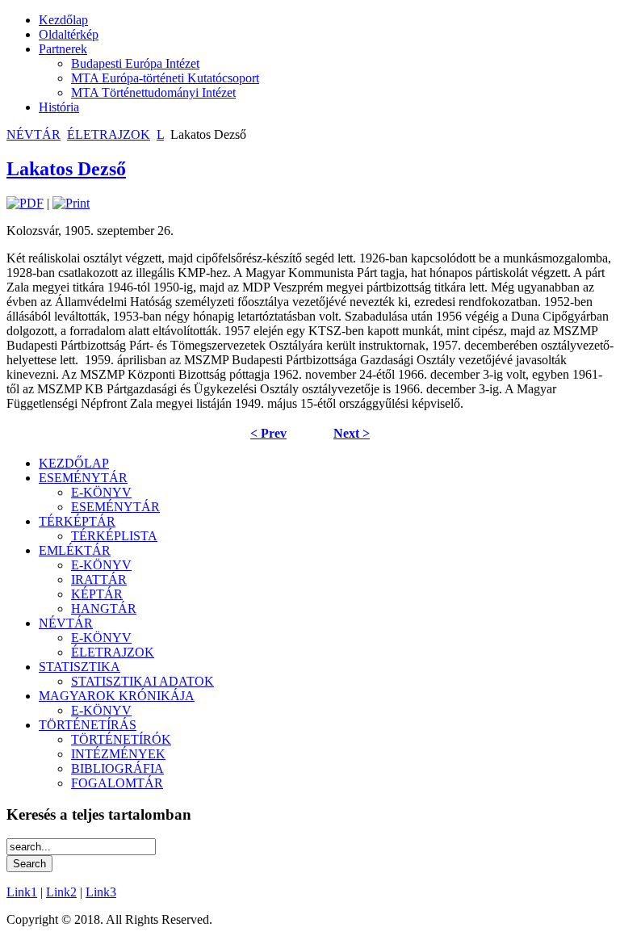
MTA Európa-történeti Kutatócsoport (165, 78)
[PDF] (25, 203)
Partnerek (63, 49)
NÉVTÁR (33, 134)
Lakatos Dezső (66, 168)
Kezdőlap (63, 20)
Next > (351, 433)
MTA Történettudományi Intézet (153, 92)
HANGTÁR (103, 608)
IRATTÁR (99, 579)
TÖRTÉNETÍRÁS (87, 725)
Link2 (61, 892)
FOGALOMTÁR (117, 783)
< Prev (268, 433)
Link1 (21, 892)
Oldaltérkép (68, 34)
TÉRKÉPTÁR (77, 521)
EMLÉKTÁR (75, 550)
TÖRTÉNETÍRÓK (121, 739)
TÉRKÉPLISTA (114, 536)
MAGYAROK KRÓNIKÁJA (117, 696)
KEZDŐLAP (74, 463)
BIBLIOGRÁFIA (117, 768)
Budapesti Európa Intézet (135, 63)
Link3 (101, 892)
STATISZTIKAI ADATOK (142, 681)
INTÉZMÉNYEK (118, 754)
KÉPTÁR (97, 594)
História (59, 107)
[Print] (71, 203)
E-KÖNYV (101, 492)
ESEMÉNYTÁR (83, 478)
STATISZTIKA (79, 667)
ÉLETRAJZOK (108, 134)
